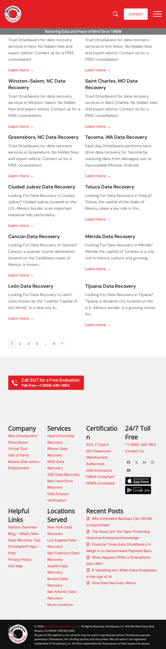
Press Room (18, 442)
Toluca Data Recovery (109, 187)
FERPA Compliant (100, 483)
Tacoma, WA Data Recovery (116, 137)
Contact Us (134, 451)
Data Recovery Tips (24, 540)
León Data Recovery (30, 286)
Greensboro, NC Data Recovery (43, 137)
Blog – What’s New (23, 533)
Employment (18, 468)
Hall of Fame (18, 455)
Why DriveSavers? (23, 436)
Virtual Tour (17, 448)
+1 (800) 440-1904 (140, 444)
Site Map (15, 566)
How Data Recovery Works (114, 583)
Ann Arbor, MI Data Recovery (117, 31)
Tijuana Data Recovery (110, 286)
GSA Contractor (99, 470)
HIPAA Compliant (100, 476)
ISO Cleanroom (98, 451)
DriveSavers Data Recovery (61, 626)
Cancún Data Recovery (34, 236)
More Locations (60, 604)
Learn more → (21, 70)
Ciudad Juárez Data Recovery (41, 187)
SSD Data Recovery (63, 474)
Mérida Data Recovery (110, 236)
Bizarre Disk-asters (23, 461)
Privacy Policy (19, 559)
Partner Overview (22, 527)
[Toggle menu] (157, 14)
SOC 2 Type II (97, 444)
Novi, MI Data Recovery (34, 31)
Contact (136, 13)
